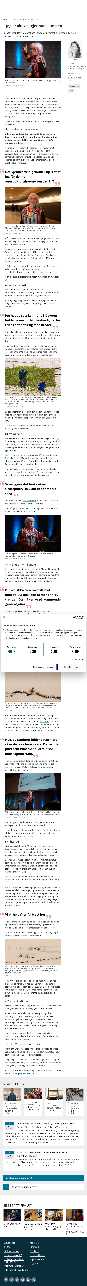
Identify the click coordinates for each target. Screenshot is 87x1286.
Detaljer (77, 660)
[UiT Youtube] (22, 1279)
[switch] (33, 651)
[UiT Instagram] (11, 1279)
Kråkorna (44, 721)
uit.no (5, 19)
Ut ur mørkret (29, 500)
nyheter (12, 19)
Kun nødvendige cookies (43, 667)
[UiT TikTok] (17, 1279)
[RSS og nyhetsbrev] (33, 1279)
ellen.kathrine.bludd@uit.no (77, 66)
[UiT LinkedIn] (28, 1279)
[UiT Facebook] (6, 1279)
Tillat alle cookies (71, 667)
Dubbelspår (10, 458)
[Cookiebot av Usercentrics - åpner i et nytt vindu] (74, 617)
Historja (32, 147)
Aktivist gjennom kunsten (22, 1073)
